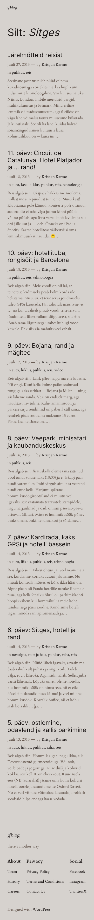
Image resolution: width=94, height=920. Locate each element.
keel (24, 184)
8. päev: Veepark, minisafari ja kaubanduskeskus (46, 442)
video (58, 370)
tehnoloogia (72, 184)
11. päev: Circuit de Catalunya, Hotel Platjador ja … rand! (44, 160)
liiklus (34, 184)
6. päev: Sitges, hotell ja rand (41, 633)
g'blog (12, 7)
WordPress (41, 909)
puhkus (18, 72)
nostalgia (19, 654)
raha (65, 654)
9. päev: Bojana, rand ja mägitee (40, 349)
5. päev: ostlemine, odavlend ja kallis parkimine (46, 726)
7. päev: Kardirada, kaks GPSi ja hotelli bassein (41, 541)
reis (28, 72)
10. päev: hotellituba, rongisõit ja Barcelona (38, 256)
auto (15, 184)
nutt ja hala (37, 654)
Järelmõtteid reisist (34, 55)
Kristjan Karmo (54, 64)
